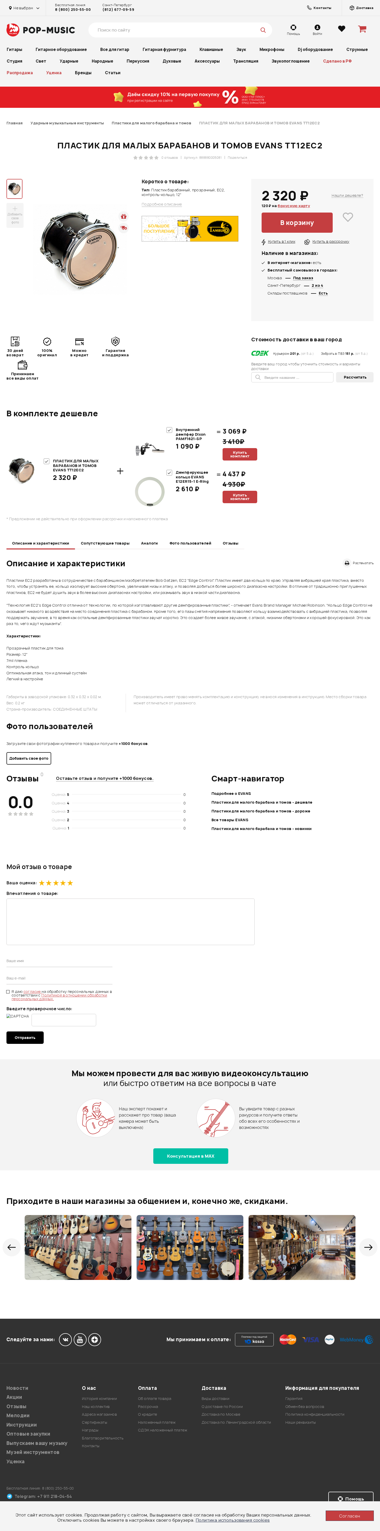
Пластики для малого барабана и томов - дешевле (262, 802)
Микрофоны (272, 49)
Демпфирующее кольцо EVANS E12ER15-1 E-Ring (192, 477)
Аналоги (149, 543)
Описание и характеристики (40, 543)
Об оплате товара (154, 1398)
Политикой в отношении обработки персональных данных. (59, 997)
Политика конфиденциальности (314, 1414)
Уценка (54, 73)
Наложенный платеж (157, 1422)
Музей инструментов (33, 1452)
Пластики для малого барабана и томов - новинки (261, 828)
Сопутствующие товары (105, 543)
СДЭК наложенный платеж (162, 1430)
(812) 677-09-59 (118, 9)
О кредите (147, 1414)
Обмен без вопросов (304, 1406)
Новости (17, 1388)
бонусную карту (294, 205)
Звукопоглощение (291, 61)
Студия (14, 61)
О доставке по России (222, 1406)
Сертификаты (94, 1422)
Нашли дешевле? (347, 195)
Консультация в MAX (191, 1156)
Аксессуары (207, 61)
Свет (41, 61)
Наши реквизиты (300, 1422)
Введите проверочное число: (39, 1008)
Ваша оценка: (21, 882)
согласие (33, 991)
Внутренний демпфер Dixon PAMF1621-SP (191, 434)
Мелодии (17, 1415)
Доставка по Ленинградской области (236, 1422)
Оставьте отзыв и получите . (105, 778)
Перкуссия (138, 61)
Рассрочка (148, 1406)
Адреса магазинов (99, 1414)
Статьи (112, 73)
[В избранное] (348, 223)
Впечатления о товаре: (32, 893)
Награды (90, 1430)
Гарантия (293, 1398)
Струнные (357, 49)
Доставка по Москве (221, 1414)
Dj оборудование (315, 49)
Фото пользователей (190, 543)
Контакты (90, 1445)
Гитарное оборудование (61, 49)
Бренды (83, 73)
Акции (14, 1397)
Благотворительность (103, 1438)
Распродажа (20, 73)
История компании (99, 1398)
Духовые (172, 61)
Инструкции (21, 1425)
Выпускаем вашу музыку (37, 1443)
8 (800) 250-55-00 (73, 9)
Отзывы (231, 543)
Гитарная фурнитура (164, 49)
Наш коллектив (96, 1406)
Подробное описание (162, 204)
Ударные (69, 61)
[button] (11, 1247)
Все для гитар (114, 49)
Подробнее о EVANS (231, 793)
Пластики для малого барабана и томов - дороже (260, 811)
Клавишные (211, 49)
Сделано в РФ (337, 61)
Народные (102, 61)
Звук (241, 49)
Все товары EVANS (230, 819)
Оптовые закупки (28, 1434)
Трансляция (245, 61)
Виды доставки (215, 1398)
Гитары (14, 49)
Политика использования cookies (233, 1520)
